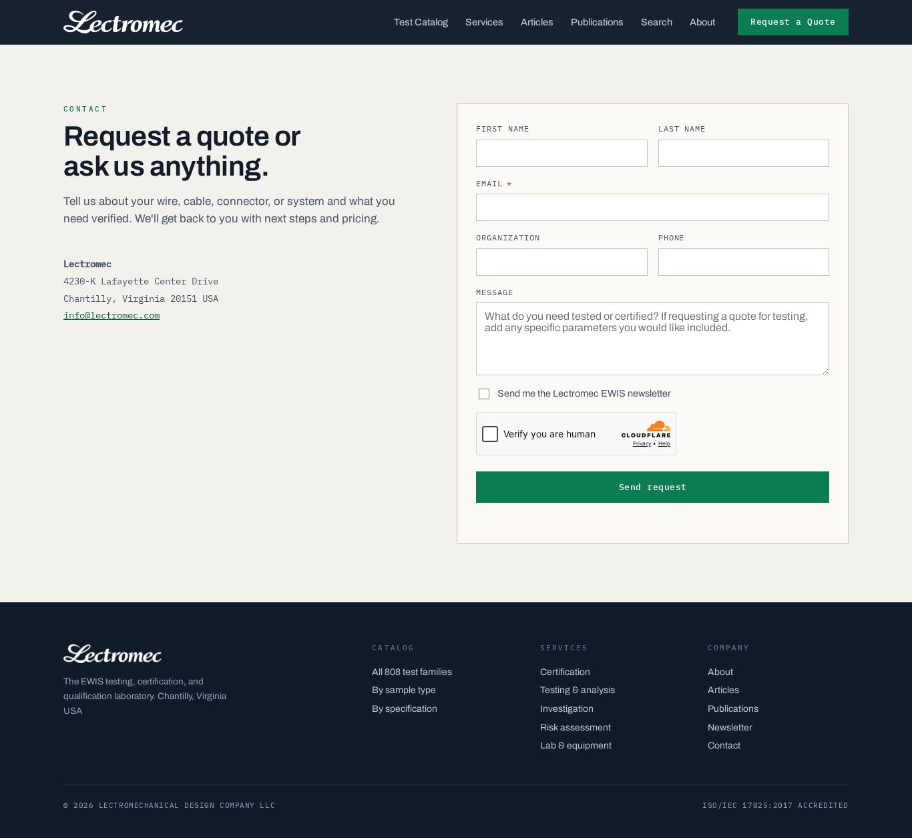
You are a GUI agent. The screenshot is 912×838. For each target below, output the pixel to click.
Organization (508, 237)
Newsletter (730, 727)
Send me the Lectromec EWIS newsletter (584, 393)
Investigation (567, 709)
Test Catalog (421, 22)
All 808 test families (412, 672)
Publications (597, 22)
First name (502, 129)
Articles (537, 22)
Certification (565, 672)
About (702, 22)
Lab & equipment (576, 746)
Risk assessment (575, 727)
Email (494, 183)
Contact (724, 746)
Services (484, 22)
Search (656, 22)
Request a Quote (793, 21)
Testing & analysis (577, 690)
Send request (653, 487)
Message (494, 292)
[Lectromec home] (123, 22)
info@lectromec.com (111, 315)
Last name (682, 129)
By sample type (404, 690)
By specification (404, 709)
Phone (671, 237)
